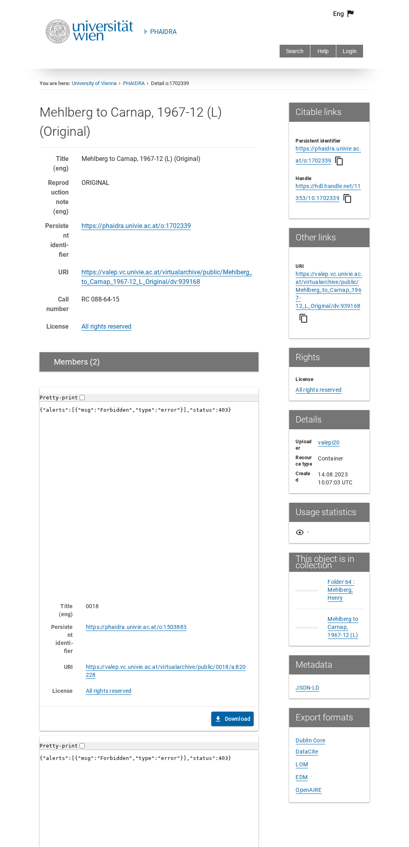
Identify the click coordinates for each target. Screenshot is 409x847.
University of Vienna (94, 83)
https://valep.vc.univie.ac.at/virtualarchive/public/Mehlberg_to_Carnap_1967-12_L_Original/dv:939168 (329, 290)
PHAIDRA (163, 32)
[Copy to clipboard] (339, 161)
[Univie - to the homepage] (89, 54)
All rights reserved (106, 326)
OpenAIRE (309, 790)
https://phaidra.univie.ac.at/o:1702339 (136, 226)
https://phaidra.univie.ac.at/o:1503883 (136, 627)
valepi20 (329, 442)
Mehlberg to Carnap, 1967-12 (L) (343, 627)
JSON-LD (307, 687)
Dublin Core (310, 740)
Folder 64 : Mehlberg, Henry (341, 590)
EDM (302, 777)
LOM (302, 764)
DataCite (307, 751)
